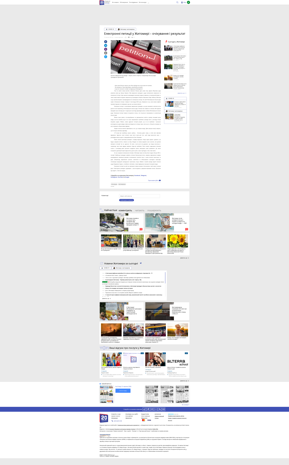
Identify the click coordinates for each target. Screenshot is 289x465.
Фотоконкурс (143, 2)
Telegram (143, 175)
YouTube (120, 177)
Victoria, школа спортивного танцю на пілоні (131, 368)
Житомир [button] (107, 3)
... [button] (148, 2)
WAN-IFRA (155, 429)
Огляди (156, 418)
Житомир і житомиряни (127, 29)
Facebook (137, 175)
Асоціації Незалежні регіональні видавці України (122, 429)
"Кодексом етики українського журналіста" (128, 425)
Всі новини (115, 2)
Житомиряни (122, 184)
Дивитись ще (182, 93)
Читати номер (123, 390)
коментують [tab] (125, 210)
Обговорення (124, 2)
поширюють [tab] (154, 210)
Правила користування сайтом (176, 416)
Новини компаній (159, 416)
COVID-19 (111, 29)
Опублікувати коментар (126, 200)
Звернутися (129, 418)
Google (127, 177)
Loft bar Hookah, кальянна (153, 367)
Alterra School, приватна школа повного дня (176, 368)
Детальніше (114, 418)
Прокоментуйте (154, 180)
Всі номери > (186, 404)
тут (100, 427)
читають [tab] (139, 210)
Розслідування (133, 2)
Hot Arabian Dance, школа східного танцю (111, 368)
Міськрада (114, 184)
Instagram (114, 177)
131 (133, 37)
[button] (141, 263)
